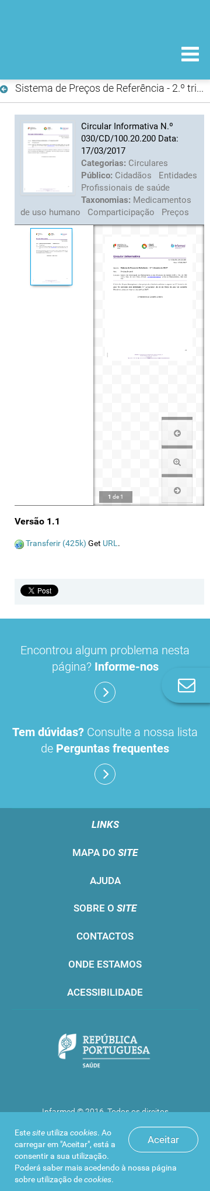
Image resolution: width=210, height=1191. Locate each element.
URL (110, 543)
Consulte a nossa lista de (105, 740)
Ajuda (105, 880)
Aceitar (163, 1139)
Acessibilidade (105, 992)
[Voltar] (6, 89)
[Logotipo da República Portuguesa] (105, 1052)
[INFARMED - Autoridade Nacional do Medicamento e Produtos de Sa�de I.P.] (70, 53)
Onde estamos (105, 964)
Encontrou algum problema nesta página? (105, 658)
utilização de (74, 1179)
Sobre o (105, 908)
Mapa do (105, 852)
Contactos (105, 936)
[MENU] (190, 55)
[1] (51, 256)
